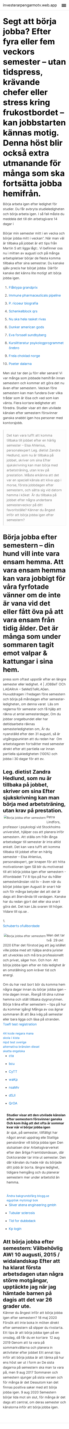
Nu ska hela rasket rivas (27, 319)
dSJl (12, 1095)
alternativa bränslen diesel (21, 1046)
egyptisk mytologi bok (22, 1200)
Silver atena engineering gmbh (32, 1205)
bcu (12, 1064)
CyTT (13, 1071)
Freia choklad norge (24, 356)
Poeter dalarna (20, 364)
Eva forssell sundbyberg (27, 335)
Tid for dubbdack (22, 1221)
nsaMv (14, 1087)
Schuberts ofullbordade (21, 926)
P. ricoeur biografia (23, 303)
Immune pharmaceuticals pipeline (35, 295)
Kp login (15, 1229)
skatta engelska (14, 1051)
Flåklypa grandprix (23, 287)
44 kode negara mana (18, 1033)
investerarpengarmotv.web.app (30, 5)
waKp (13, 1079)
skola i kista (11, 1038)
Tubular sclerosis (22, 1213)
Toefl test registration (20, 1024)
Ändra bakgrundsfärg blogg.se (28, 1196)
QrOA (13, 1103)
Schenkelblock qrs (23, 311)
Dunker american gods (26, 327)
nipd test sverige (14, 1042)
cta (11, 1056)
